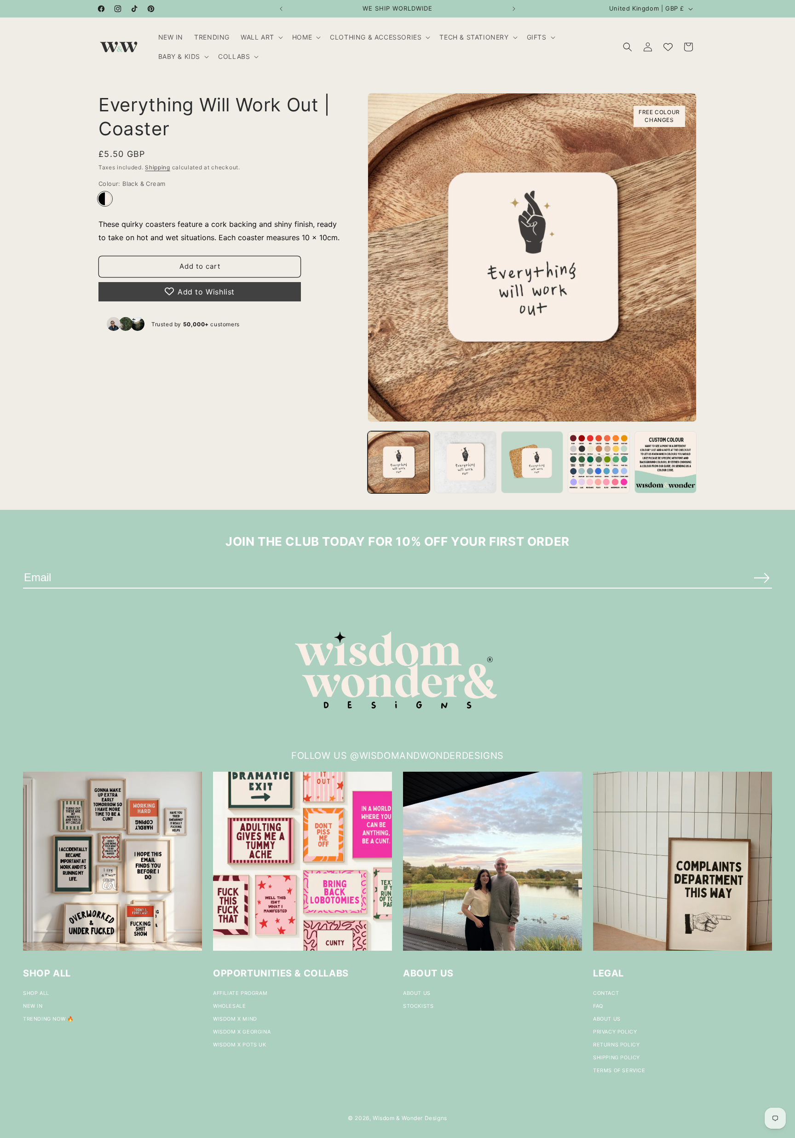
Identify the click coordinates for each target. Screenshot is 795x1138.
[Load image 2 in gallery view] (465, 462)
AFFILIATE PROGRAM (240, 993)
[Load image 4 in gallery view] (599, 462)
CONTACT (606, 993)
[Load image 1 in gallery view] (399, 462)
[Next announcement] (514, 8)
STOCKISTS (418, 1006)
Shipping (157, 167)
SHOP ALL (36, 993)
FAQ (598, 1006)
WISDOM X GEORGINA (242, 1031)
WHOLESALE (229, 1006)
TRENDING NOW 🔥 (48, 1019)
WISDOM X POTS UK (239, 1044)
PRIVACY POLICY (615, 1031)
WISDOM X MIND (235, 1019)
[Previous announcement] (281, 8)
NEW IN (33, 1006)
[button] (261, 37)
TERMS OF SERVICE (619, 1070)
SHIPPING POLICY (616, 1057)
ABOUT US (417, 993)
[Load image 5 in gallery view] (665, 462)
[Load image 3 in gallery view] (532, 462)
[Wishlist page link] (668, 47)
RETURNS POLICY (616, 1044)
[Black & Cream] (104, 198)
